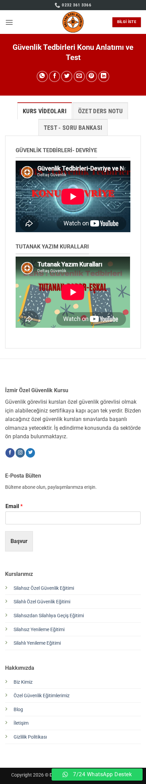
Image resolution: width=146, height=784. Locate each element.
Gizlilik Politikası (30, 737)
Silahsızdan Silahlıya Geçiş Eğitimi (49, 616)
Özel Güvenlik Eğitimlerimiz (42, 696)
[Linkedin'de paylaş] (103, 76)
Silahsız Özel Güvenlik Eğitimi (44, 588)
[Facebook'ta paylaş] (54, 76)
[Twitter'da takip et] (30, 453)
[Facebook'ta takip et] (10, 453)
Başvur (19, 541)
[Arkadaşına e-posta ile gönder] (79, 76)
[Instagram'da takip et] (20, 453)
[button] (9, 22)
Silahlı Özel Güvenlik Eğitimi (42, 602)
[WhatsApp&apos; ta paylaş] (42, 76)
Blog (18, 709)
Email (14, 506)
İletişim (21, 723)
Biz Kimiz (23, 682)
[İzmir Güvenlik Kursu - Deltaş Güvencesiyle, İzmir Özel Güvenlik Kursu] (73, 22)
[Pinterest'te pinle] (91, 76)
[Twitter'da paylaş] (66, 76)
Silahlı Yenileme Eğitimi (37, 643)
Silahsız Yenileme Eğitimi (39, 629)
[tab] (44, 110)
